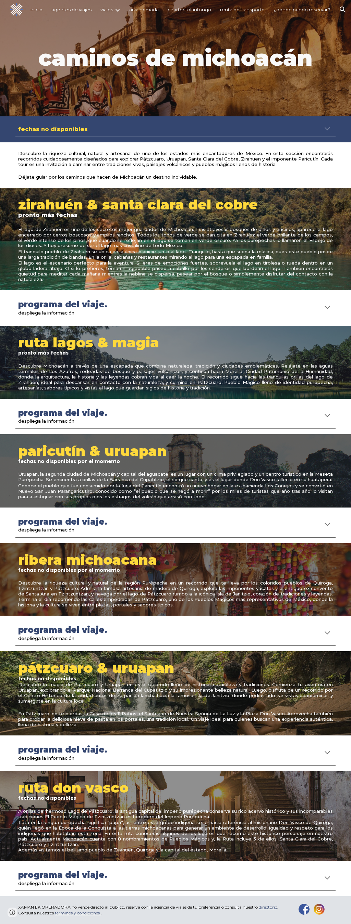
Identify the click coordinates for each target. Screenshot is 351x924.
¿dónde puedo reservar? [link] (302, 9)
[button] (343, 9)
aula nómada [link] (144, 9)
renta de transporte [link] (242, 9)
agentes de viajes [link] (71, 9)
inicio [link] (37, 9)
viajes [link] (106, 9)
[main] (175, 58)
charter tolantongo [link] (189, 9)
